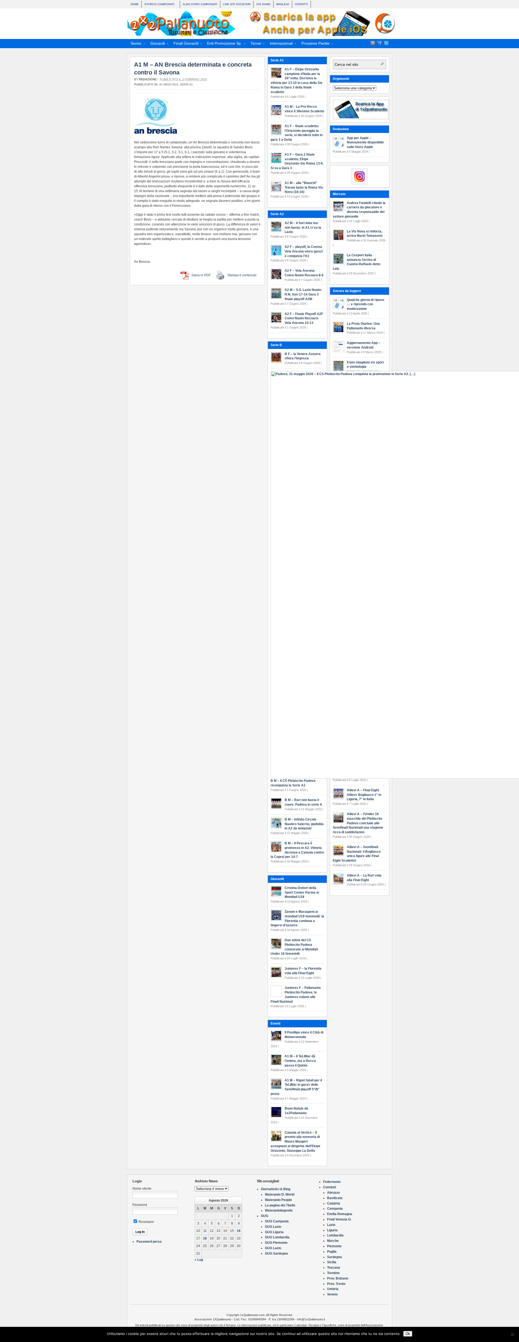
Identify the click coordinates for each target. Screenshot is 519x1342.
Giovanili (156, 44)
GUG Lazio (273, 1227)
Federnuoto (332, 1182)
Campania (335, 1208)
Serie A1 (186, 84)
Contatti (301, 4)
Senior (134, 44)
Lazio (331, 1225)
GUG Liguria (274, 1232)
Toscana (333, 1267)
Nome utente (141, 1188)
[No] (512, 1334)
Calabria (333, 1203)
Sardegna (334, 1257)
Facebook (379, 43)
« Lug (199, 1260)
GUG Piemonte (276, 1243)
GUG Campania (277, 1221)
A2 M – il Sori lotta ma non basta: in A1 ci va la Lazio (303, 227)
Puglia (332, 1252)
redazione (148, 79)
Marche (333, 1241)
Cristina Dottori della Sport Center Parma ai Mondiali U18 (302, 892)
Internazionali (280, 44)
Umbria (332, 1289)
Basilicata (334, 1198)
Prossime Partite (314, 44)
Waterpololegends (279, 1210)
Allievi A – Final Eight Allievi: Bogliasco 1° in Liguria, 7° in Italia (364, 794)
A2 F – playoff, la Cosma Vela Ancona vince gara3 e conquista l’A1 (304, 251)
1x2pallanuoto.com (262, 23)
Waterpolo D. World (279, 1194)
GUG (264, 1216)
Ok (407, 1334)
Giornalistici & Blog (275, 1189)
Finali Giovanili (184, 44)
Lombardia (335, 1235)
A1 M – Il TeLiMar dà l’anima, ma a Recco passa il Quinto (300, 1060)
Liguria (332, 1230)
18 (205, 1238)
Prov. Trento (336, 1284)
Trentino (333, 1273)
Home (135, 4)
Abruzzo (333, 1193)
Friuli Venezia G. (339, 1219)
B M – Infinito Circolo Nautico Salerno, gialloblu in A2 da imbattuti (304, 824)
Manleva (282, 4)
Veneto (332, 1294)
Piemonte (334, 1246)
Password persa (149, 1241)
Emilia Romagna (339, 1214)
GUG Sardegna (276, 1253)
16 (239, 1231)
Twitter (386, 43)
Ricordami (146, 1222)
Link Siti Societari (237, 4)
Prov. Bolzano (337, 1278)
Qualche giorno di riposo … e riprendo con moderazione (365, 304)
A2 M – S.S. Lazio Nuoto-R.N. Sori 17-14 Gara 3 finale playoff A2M (303, 294)
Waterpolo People (278, 1200)
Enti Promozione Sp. (223, 44)
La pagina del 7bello (280, 1205)
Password (139, 1205)
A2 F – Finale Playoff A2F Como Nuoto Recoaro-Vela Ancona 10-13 (304, 318)
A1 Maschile (168, 84)
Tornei (254, 44)
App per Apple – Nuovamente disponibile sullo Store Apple (365, 142)
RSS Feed (372, 43)
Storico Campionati (158, 5)
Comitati (329, 1187)
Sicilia (331, 1262)
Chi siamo (263, 4)
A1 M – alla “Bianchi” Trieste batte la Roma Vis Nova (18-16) (304, 187)
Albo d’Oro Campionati (200, 4)
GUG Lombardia (277, 1237)
